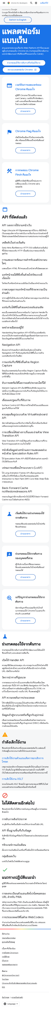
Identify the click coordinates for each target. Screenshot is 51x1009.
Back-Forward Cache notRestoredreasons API (17, 489)
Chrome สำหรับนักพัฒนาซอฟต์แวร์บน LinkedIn (19, 983)
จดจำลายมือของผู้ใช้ (13, 327)
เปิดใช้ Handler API (13, 660)
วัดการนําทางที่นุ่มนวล (14, 677)
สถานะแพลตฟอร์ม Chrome (22, 70)
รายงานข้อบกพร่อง (8, 938)
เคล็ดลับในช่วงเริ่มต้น (13, 242)
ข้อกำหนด (5, 997)
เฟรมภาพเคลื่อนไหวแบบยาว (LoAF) (22, 467)
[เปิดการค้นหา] (31, 2)
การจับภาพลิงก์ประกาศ (14, 819)
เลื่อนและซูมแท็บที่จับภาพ (16, 400)
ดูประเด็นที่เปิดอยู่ (8, 942)
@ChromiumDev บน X (10, 975)
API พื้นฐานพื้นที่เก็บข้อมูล (16, 830)
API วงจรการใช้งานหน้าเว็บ (17, 225)
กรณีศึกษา (6, 957)
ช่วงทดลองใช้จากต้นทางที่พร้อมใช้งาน (23, 63)
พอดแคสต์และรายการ (9, 964)
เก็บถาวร (5, 960)
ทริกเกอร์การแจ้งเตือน (14, 845)
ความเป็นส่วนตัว (17, 997)
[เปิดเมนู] (3, 3)
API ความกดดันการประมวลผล (18, 697)
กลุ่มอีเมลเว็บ (9, 856)
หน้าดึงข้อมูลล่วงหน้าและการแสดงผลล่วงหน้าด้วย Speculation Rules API (24, 451)
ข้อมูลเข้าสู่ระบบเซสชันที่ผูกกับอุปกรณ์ (22, 715)
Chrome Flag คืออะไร (28, 131)
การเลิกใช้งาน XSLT (12, 779)
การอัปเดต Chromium (10, 953)
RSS (3, 987)
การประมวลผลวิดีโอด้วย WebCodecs (22, 917)
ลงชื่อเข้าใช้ (44, 3)
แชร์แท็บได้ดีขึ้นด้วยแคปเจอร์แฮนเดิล (22, 307)
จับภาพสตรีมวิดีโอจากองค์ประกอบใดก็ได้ (24, 382)
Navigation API (11, 344)
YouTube (5, 979)
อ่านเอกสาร (25, 111)
